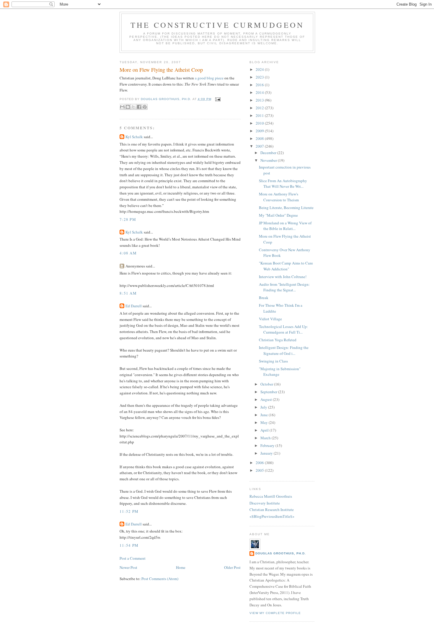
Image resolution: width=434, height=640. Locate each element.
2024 (260, 69)
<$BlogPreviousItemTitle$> (271, 516)
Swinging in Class (273, 361)
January (267, 453)
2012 (260, 107)
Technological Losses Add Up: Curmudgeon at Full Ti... (283, 329)
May (264, 422)
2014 (260, 92)
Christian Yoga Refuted (277, 339)
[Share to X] (133, 107)
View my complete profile (275, 613)
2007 (260, 146)
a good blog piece (209, 78)
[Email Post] (217, 99)
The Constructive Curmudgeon (217, 25)
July (264, 407)
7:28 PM (128, 219)
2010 (260, 123)
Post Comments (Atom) (159, 578)
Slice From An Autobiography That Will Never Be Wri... (283, 183)
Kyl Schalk (134, 136)
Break (263, 297)
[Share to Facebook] (139, 107)
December (268, 152)
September (269, 391)
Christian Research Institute (271, 509)
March (266, 437)
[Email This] (122, 107)
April (265, 430)
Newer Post (128, 567)
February (267, 445)
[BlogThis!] (128, 107)
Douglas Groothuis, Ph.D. (280, 553)
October (267, 384)
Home (180, 567)
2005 (260, 470)
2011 (260, 115)
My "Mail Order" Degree (278, 215)
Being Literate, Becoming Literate (286, 207)
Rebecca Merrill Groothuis (270, 496)
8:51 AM (128, 293)
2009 (260, 130)
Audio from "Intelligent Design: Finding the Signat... (284, 287)
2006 (260, 462)
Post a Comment (133, 558)
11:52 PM (129, 511)
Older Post (232, 567)
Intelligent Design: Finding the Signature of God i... (284, 350)
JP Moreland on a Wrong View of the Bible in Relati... (285, 225)
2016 (260, 84)
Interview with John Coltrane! (282, 276)
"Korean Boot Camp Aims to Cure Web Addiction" (286, 266)
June (264, 414)
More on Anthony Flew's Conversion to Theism (279, 197)
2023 (260, 77)
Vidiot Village (270, 318)
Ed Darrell (133, 305)
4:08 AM (128, 253)
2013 (260, 100)
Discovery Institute (264, 503)
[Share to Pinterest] (145, 107)
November (269, 160)
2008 (260, 138)
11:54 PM (129, 545)
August (266, 399)
